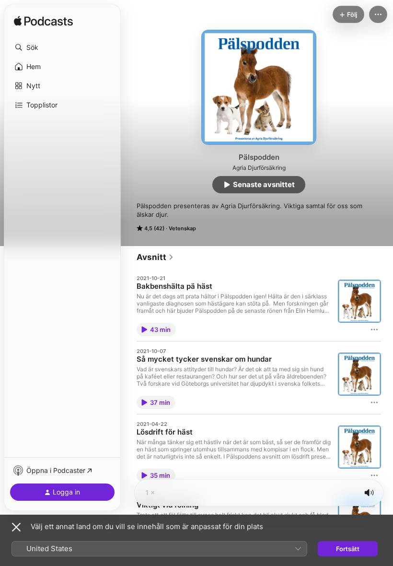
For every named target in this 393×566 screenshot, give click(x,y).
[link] (155, 257)
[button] (62, 47)
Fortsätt (347, 549)
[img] (43, 21)
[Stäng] (16, 527)
